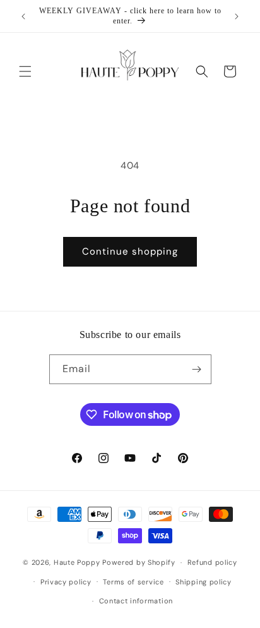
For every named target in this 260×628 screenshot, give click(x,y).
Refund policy (212, 562)
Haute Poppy (77, 562)
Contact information (136, 600)
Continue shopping (130, 251)
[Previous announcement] (23, 16)
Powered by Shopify (138, 562)
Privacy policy (66, 581)
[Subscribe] (197, 369)
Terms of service (133, 581)
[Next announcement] (237, 16)
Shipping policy (203, 581)
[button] (25, 71)
